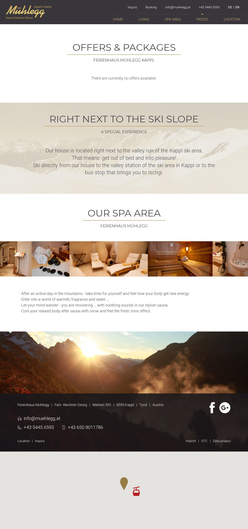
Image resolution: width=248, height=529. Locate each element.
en (237, 7)
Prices (202, 19)
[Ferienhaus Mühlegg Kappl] (28, 16)
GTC (204, 441)
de (230, 7)
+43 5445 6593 (39, 427)
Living (143, 19)
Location (23, 441)
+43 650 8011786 (85, 427)
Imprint (191, 441)
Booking (151, 7)
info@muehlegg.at (42, 419)
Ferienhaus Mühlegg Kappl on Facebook (211, 407)
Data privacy (222, 441)
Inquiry (40, 441)
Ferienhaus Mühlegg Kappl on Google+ (225, 407)
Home (118, 19)
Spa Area (173, 19)
